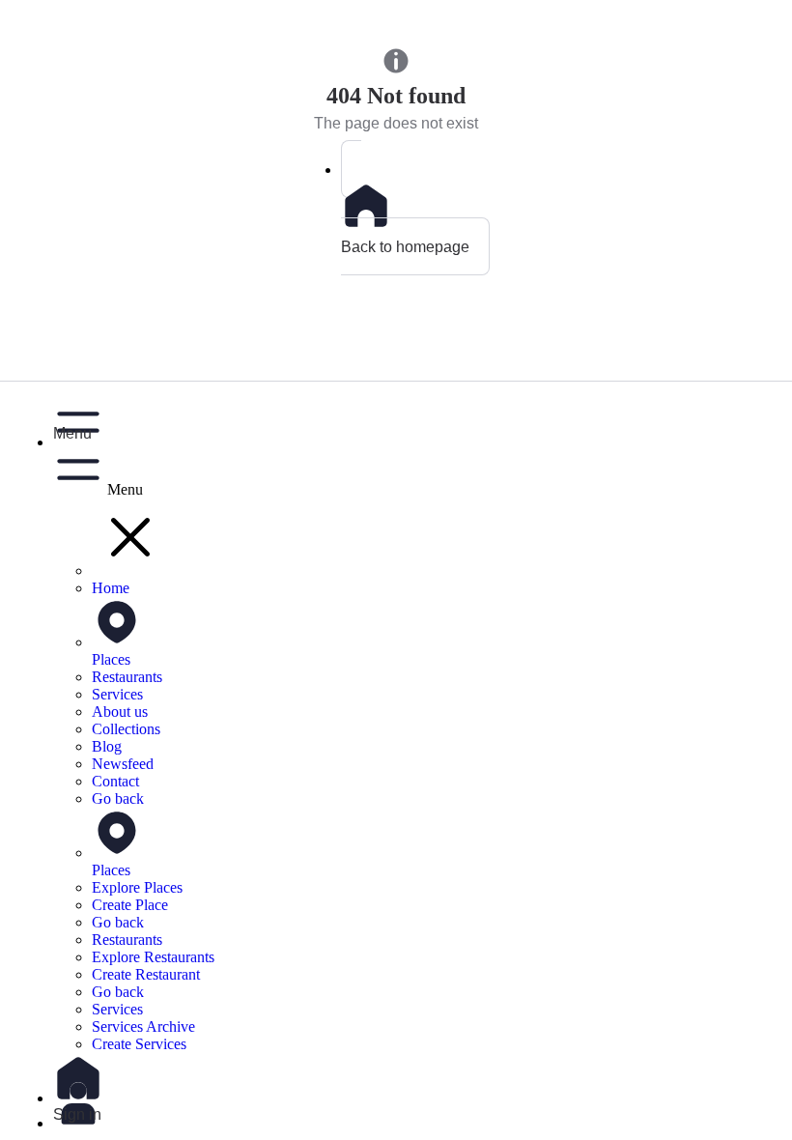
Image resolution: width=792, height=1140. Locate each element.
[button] (415, 419)
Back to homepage (405, 246)
